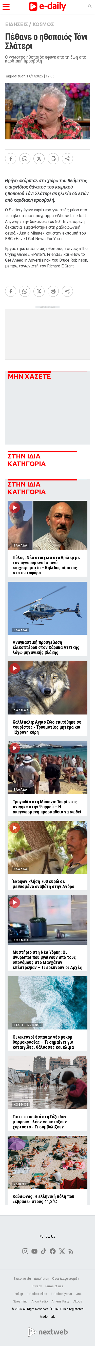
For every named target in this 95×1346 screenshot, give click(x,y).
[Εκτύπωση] (53, 158)
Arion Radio (39, 1301)
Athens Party (60, 1301)
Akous (77, 1301)
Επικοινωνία (22, 1278)
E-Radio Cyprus (62, 1294)
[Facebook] (10, 158)
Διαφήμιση (41, 1278)
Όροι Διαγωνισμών (65, 1278)
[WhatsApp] (24, 158)
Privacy (37, 1286)
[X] (39, 158)
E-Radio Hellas (37, 1294)
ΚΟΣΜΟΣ (43, 24)
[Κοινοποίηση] (67, 158)
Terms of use (54, 1286)
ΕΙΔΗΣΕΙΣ (16, 24)
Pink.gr (19, 1294)
